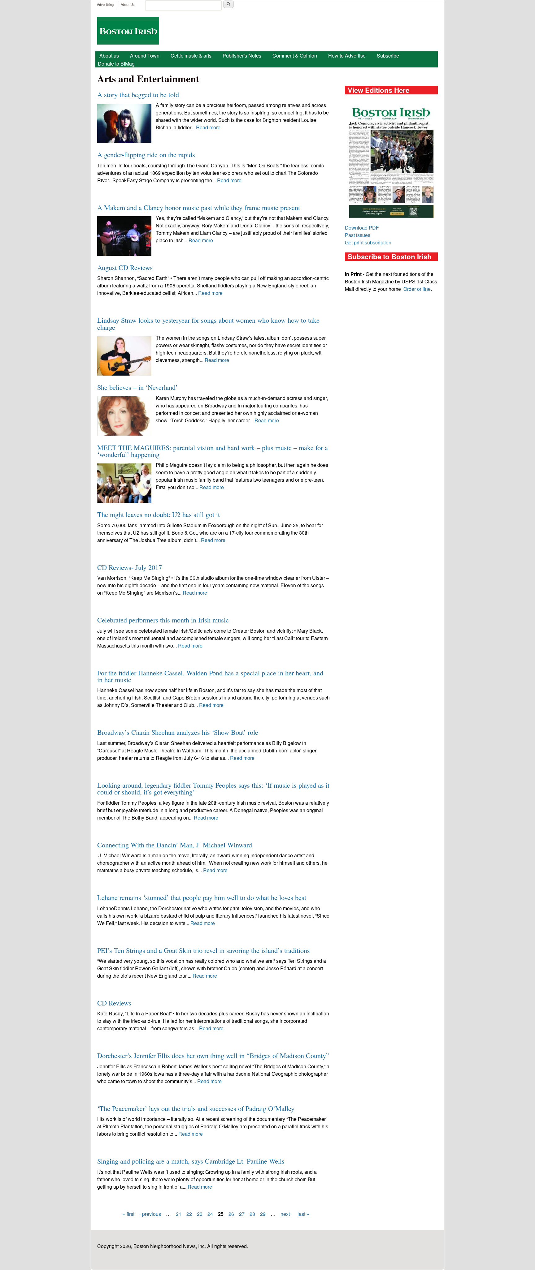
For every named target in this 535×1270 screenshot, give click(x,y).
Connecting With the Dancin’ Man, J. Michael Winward (174, 844)
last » (303, 1213)
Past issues (357, 235)
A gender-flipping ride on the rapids (146, 154)
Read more (208, 127)
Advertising (105, 4)
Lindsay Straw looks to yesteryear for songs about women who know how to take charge (208, 323)
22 (189, 1213)
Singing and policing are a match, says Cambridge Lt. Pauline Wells (191, 1160)
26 (231, 1213)
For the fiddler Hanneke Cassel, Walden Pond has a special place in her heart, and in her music (210, 676)
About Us (128, 4)
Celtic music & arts (191, 55)
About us (109, 55)
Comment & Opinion (294, 55)
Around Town (144, 55)
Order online (417, 288)
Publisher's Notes (242, 55)
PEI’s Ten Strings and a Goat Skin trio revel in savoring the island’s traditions (203, 950)
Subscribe (388, 55)
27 (242, 1213)
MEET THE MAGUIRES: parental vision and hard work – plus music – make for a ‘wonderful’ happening (212, 451)
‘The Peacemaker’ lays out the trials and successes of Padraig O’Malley (195, 1108)
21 (178, 1213)
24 (210, 1213)
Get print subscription (368, 242)
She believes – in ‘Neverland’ (137, 387)
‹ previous (150, 1213)
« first (128, 1213)
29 (263, 1213)
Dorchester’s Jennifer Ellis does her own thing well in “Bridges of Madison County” (213, 1055)
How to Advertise (347, 55)
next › (287, 1213)
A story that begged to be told (138, 94)
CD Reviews (114, 1002)
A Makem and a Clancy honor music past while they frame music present (198, 207)
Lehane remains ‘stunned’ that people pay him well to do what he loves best (201, 897)
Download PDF (362, 227)
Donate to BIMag (116, 63)
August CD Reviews (125, 267)
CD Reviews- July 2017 (129, 567)
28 (252, 1213)
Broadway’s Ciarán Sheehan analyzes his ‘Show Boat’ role (177, 732)
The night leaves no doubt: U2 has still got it (158, 514)
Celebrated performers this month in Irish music (163, 619)
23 (199, 1213)
